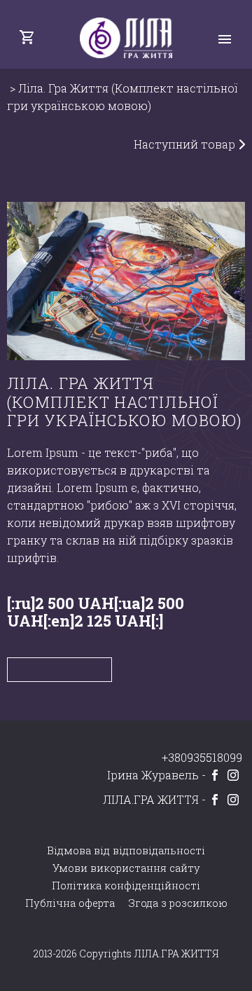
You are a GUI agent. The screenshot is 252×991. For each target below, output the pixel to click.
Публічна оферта (70, 903)
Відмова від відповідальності (126, 850)
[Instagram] (233, 775)
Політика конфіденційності (126, 885)
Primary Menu (224, 39)
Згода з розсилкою (178, 903)
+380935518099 (202, 757)
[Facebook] (214, 775)
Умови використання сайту (126, 868)
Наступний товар (186, 144)
